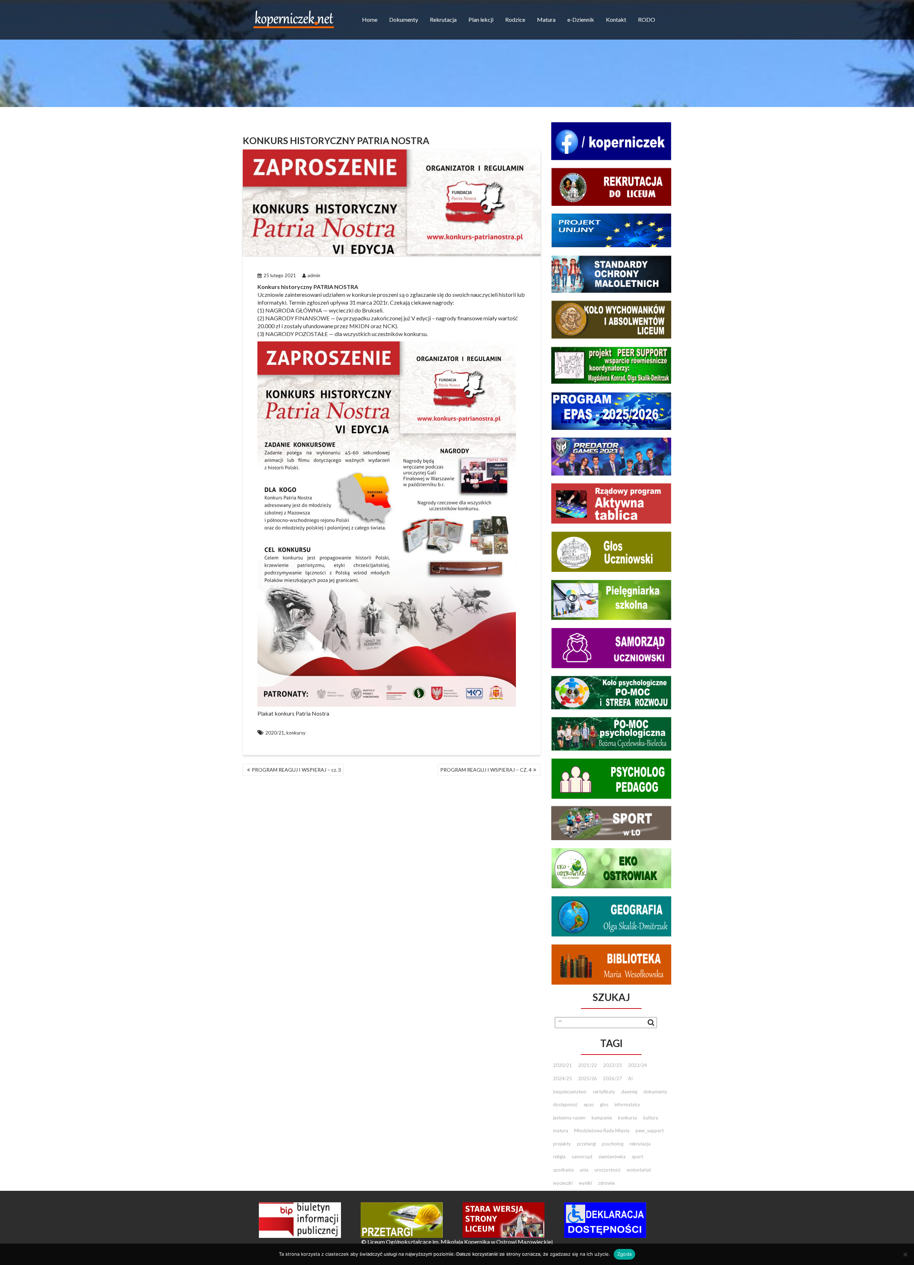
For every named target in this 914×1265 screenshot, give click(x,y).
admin (313, 275)
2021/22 (587, 1065)
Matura (546, 19)
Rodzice (515, 19)
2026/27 (612, 1078)
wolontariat (639, 1170)
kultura (650, 1118)
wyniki (585, 1183)
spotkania (563, 1170)
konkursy (296, 733)
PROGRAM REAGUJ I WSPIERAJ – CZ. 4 (486, 770)
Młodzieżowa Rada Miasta (601, 1130)
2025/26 (587, 1078)
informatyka (627, 1104)
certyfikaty (604, 1091)
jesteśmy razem (569, 1118)
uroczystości (607, 1170)
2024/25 (562, 1078)
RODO (646, 19)
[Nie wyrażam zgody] (905, 1254)
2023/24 (637, 1065)
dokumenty (655, 1091)
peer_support (650, 1130)
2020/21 (274, 733)
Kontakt (616, 19)
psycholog (612, 1144)
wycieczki (563, 1183)
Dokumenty (403, 19)
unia (584, 1170)
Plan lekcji (480, 19)
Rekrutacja (443, 19)
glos (604, 1104)
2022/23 (612, 1065)
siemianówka (612, 1156)
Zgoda (624, 1254)
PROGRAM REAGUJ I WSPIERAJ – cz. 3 (296, 770)
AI (630, 1078)
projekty (562, 1144)
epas (589, 1104)
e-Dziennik (580, 19)
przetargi (586, 1144)
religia (559, 1156)
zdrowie (606, 1183)
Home (369, 19)
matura (560, 1130)
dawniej (629, 1091)
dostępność (565, 1104)
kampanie (602, 1118)
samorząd (582, 1156)
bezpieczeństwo (570, 1091)
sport (637, 1156)
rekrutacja (640, 1144)
